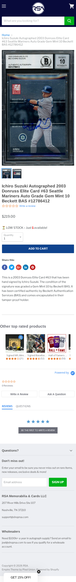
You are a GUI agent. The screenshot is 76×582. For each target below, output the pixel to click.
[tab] (19, 394)
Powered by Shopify (47, 569)
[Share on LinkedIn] (25, 267)
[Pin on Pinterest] (32, 267)
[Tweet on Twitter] (11, 267)
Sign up (58, 482)
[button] (21, 577)
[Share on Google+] (18, 267)
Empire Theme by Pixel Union (18, 569)
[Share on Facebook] (4, 267)
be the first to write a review (38, 430)
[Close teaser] (39, 572)
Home (6, 35)
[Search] (69, 21)
